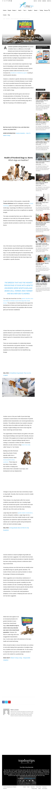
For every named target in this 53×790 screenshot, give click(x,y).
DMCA (39, 788)
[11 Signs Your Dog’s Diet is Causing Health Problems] (43, 278)
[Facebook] (3, 1)
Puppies (9, 10)
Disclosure (44, 786)
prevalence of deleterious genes (18, 73)
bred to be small (26, 444)
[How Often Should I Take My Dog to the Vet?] (43, 258)
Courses (4, 14)
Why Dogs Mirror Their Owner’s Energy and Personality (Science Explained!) (43, 223)
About (24, 786)
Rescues (46, 10)
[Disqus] (18, 736)
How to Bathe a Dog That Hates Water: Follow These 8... (42, 244)
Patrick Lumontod (7, 43)
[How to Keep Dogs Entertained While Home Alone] (43, 156)
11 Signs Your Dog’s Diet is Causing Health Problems (41, 284)
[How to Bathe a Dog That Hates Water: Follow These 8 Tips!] (43, 238)
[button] (49, 10)
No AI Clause (44, 788)
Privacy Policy (34, 788)
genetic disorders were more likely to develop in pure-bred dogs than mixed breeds (18, 301)
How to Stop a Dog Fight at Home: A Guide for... (42, 183)
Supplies (30, 10)
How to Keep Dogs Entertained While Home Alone (43, 162)
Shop (9, 14)
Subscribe (33, 786)
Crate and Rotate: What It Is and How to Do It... (42, 101)
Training (41, 10)
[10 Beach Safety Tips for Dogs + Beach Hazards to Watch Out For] (43, 136)
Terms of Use (38, 786)
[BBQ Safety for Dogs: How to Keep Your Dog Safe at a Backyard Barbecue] (43, 117)
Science (4, 10)
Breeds (35, 10)
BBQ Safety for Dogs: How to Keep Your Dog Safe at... (42, 122)
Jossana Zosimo (38, 103)
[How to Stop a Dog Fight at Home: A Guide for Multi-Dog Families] (43, 177)
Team (28, 786)
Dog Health (8, 18)
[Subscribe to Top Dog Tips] (43, 57)
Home (4, 18)
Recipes (14, 10)
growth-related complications (25, 513)
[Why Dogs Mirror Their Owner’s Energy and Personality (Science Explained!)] (43, 217)
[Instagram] (5, 1)
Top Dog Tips (7, 770)
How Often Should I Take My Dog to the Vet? (42, 264)
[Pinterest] (7, 1)
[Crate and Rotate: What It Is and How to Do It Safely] (43, 95)
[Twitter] (9, 1)
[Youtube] (11, 1)
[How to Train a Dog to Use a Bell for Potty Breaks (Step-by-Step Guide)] (43, 197)
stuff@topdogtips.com (29, 778)
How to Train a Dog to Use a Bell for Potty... (42, 203)
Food (24, 10)
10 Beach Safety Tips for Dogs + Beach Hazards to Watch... (43, 142)
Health (19, 10)
